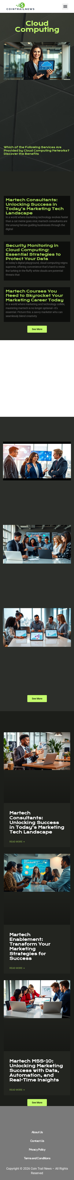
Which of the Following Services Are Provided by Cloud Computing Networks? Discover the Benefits (36, 150)
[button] (65, 6)
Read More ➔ (17, 841)
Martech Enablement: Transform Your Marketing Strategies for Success (29, 946)
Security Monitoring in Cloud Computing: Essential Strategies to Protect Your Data (33, 252)
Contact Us (37, 1141)
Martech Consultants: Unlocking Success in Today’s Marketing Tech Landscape (35, 206)
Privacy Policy (37, 1150)
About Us (37, 1132)
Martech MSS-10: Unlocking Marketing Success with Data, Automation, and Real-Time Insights (36, 1070)
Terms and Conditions (37, 1158)
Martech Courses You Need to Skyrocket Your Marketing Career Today (35, 295)
